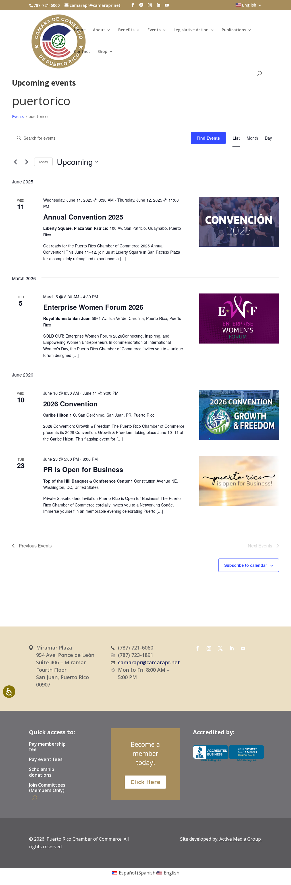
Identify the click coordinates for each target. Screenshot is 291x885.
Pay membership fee (47, 746)
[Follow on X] (220, 648)
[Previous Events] (15, 161)
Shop (102, 51)
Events (154, 30)
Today (43, 161)
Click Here (145, 782)
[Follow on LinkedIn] (231, 648)
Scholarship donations (41, 772)
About (99, 30)
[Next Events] (26, 161)
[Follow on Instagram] (208, 648)
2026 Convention (70, 403)
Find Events (208, 138)
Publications (234, 30)
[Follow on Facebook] (197, 648)
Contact (82, 51)
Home (80, 30)
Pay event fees (46, 759)
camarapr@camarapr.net (149, 662)
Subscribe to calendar (245, 565)
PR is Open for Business (83, 469)
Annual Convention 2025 (83, 217)
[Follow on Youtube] (243, 648)
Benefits (126, 30)
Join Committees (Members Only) (47, 787)
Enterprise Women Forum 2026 (93, 307)
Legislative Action (191, 30)
